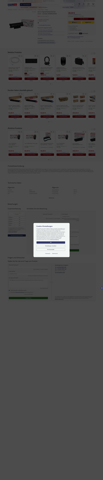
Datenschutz (55, 253)
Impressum (47, 253)
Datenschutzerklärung (54, 239)
